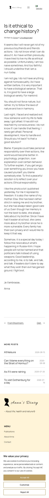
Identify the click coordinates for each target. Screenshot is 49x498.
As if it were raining (15, 371)
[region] (24, 475)
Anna (15, 37)
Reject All (24, 492)
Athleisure (10, 352)
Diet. (39, 322)
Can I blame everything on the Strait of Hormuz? (19, 362)
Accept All (24, 477)
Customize (24, 484)
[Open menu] (28, 7)
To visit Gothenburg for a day (17, 381)
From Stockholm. (16, 322)
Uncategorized (26, 37)
